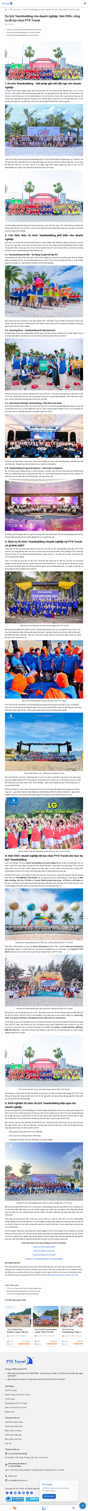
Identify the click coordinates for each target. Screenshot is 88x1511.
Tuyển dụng (10, 1399)
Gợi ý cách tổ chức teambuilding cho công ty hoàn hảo (23, 32)
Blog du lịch (10, 1412)
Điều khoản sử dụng (13, 1430)
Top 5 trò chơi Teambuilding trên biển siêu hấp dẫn (22, 35)
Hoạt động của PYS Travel (16, 1403)
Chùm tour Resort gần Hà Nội (44, 1247)
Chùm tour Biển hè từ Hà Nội (44, 1251)
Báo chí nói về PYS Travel (15, 1407)
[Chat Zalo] (44, 1508)
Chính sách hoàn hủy (13, 1426)
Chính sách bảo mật (13, 1435)
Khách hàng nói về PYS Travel (17, 1395)
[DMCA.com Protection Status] (32, 1499)
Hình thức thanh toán (14, 1422)
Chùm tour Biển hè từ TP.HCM (44, 1255)
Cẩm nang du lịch (15, 9)
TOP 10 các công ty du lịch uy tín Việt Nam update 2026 (24, 29)
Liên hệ (8, 1443)
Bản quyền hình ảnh (13, 1439)
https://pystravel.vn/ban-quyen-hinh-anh (62, 1275)
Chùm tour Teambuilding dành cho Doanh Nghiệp (44, 1259)
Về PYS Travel (11, 1390)
